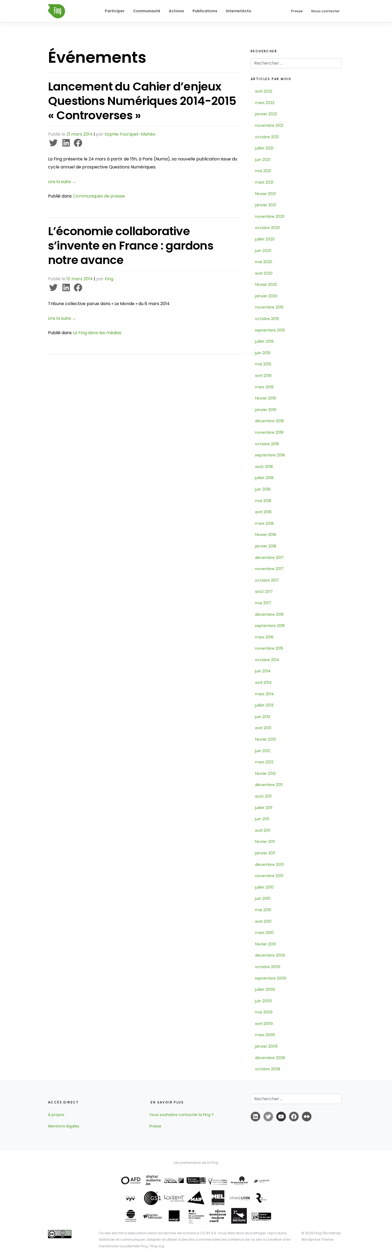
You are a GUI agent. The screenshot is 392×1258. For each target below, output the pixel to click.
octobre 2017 (267, 580)
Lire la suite (62, 182)
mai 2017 (263, 603)
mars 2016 (264, 637)
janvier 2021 (265, 205)
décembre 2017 (269, 557)
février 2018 (265, 534)
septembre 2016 (270, 625)
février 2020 (266, 284)
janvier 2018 (265, 546)
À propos (56, 1114)
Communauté (146, 11)
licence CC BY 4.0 (201, 1233)
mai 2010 (263, 910)
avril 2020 (264, 273)
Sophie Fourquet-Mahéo (130, 134)
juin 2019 (262, 353)
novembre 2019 (269, 307)
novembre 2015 (269, 648)
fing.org (157, 1246)
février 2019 (265, 398)
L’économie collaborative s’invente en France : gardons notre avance (130, 245)
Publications (205, 11)
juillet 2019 (264, 341)
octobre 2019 (267, 318)
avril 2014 (263, 682)
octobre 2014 (267, 659)
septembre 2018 (270, 455)
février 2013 (265, 739)
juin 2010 (262, 898)
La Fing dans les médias (97, 333)
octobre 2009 (267, 966)
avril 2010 (263, 921)
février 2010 (265, 944)
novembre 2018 (269, 432)
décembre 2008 (270, 1057)
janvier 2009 (266, 1046)
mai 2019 (263, 364)
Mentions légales (63, 1126)
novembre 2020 (270, 216)
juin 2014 (263, 671)
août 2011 (263, 796)
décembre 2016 (269, 614)
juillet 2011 (263, 807)
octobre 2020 (267, 227)
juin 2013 (262, 716)
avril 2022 (263, 91)
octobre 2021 (267, 137)
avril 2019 (263, 375)
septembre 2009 (270, 978)
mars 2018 (264, 523)
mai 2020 (263, 262)
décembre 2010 (269, 864)
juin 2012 (262, 751)
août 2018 (264, 466)
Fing (109, 279)
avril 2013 (263, 728)
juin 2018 (262, 489)
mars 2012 (264, 762)
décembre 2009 (270, 955)
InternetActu (238, 11)
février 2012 (265, 773)
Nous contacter (325, 11)
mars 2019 (264, 387)
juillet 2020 (265, 239)
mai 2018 (263, 500)
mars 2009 (265, 1035)
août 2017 (264, 591)
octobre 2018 (267, 444)
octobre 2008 (267, 1069)
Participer (115, 11)
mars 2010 (264, 932)
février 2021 (265, 193)
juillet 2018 (264, 477)
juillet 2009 (265, 989)
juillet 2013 (264, 705)
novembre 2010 (269, 875)
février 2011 (265, 841)
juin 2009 (263, 1001)
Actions (176, 11)
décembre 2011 (268, 784)
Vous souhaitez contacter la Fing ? (181, 1114)
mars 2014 (264, 694)
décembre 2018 (269, 421)
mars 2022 (264, 102)
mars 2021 (264, 182)
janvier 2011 (265, 853)
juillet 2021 (264, 148)
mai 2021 (263, 170)
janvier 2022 (266, 114)
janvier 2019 (265, 409)
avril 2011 (262, 830)
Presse (297, 11)
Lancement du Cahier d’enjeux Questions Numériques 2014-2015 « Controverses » (142, 100)
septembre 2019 (270, 330)
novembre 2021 (269, 125)
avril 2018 (263, 512)
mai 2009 (264, 1012)
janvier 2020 (266, 296)
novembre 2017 (269, 568)
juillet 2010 (264, 887)
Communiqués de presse (99, 196)
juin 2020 (263, 250)
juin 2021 (262, 159)
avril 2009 (264, 1023)
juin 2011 (262, 819)
